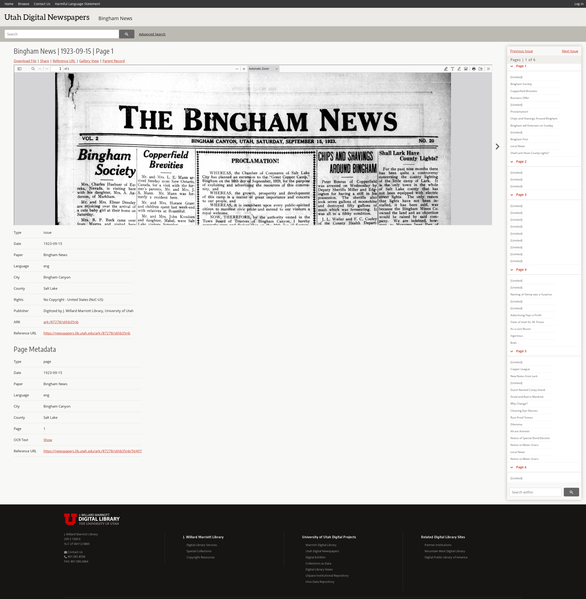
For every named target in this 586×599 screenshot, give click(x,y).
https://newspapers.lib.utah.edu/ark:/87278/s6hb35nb (86, 333)
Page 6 (521, 467)
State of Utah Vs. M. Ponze (527, 322)
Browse (23, 4)
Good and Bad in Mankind (526, 397)
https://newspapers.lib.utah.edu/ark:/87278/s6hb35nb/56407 (92, 451)
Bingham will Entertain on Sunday (531, 125)
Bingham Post (519, 139)
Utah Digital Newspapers (322, 551)
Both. (513, 343)
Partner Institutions (438, 545)
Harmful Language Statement (77, 4)
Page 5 (521, 351)
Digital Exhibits (316, 557)
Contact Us (42, 4)
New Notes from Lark (523, 376)
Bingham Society (521, 84)
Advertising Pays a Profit (525, 315)
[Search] (126, 34)
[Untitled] (516, 77)
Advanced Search (152, 34)
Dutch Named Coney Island (527, 390)
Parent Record (114, 60)
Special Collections (199, 551)
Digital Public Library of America (446, 557)
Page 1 (521, 66)
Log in (579, 4)
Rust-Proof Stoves (521, 417)
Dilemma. (516, 424)
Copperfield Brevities (523, 91)
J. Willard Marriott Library (81, 534)
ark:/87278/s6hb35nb (61, 322)
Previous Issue (521, 51)
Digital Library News (319, 569)
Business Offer (519, 98)
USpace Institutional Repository (327, 575)
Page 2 (521, 161)
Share (44, 60)
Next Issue (570, 51)
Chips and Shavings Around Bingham (533, 118)
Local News (517, 146)
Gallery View (89, 60)
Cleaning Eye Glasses (524, 411)
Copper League (520, 369)
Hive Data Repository (320, 582)
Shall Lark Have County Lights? (529, 153)
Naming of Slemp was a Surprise (531, 294)
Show (47, 439)
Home (9, 4)
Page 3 (521, 194)
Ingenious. (517, 336)
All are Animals (520, 431)
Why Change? (519, 404)
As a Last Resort (520, 329)
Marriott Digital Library (321, 545)
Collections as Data (318, 563)
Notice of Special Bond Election (530, 438)
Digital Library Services (202, 545)
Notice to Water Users (524, 445)
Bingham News (115, 18)
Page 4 (521, 269)
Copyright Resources (201, 557)
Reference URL (64, 60)
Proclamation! (519, 112)
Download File (25, 60)
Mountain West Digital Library (445, 551)
